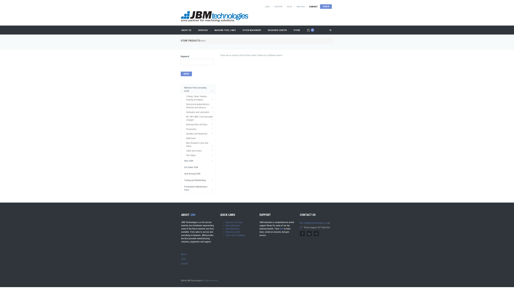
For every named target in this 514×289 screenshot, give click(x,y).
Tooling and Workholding (195, 180)
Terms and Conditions (235, 235)
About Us (186, 30)
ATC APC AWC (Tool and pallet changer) (199, 118)
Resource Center (277, 30)
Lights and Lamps (194, 150)
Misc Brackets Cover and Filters (197, 144)
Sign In (326, 6)
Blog (289, 6)
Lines (267, 6)
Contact (313, 6)
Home (202, 40)
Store (297, 30)
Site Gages (191, 155)
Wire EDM (188, 160)
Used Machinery (232, 228)
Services (203, 30)
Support (278, 6)
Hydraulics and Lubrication (197, 112)
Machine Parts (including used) (195, 89)
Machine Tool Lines (225, 30)
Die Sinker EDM (191, 167)
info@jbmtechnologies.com (316, 223)
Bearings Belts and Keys (196, 124)
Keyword (185, 56)
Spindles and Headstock (196, 133)
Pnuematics (191, 129)
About (183, 254)
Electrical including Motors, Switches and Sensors (198, 106)
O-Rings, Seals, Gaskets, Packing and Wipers (196, 98)
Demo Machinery (233, 225)
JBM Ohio (300, 6)
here (281, 228)
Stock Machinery (252, 30)
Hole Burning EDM (192, 173)
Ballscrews (191, 138)
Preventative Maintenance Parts (195, 188)
